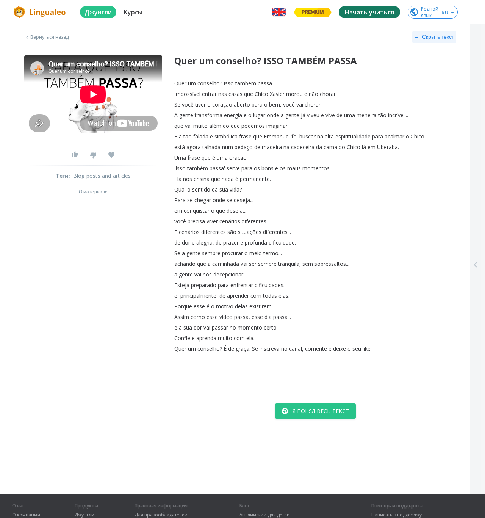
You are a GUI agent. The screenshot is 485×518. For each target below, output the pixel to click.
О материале (93, 192)
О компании (26, 515)
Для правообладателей (161, 515)
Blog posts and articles (102, 175)
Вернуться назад (49, 37)
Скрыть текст (438, 37)
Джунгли (84, 515)
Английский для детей (264, 515)
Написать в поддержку (396, 515)
